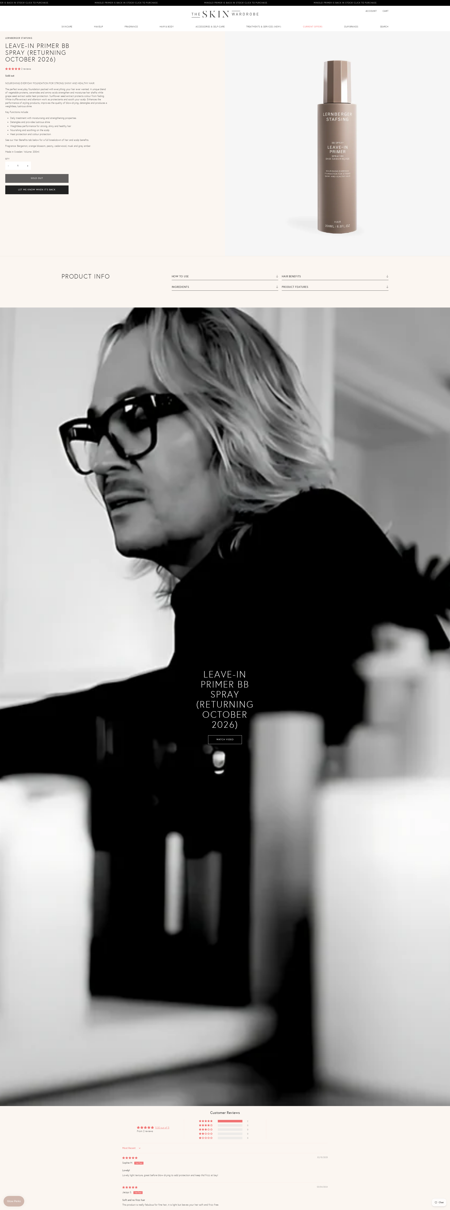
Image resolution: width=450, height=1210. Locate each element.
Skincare (67, 26)
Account (371, 11)
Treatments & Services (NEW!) (263, 26)
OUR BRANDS (351, 26)
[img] (129, 1157)
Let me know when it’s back (37, 189)
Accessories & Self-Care (210, 26)
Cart (385, 11)
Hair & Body (167, 26)
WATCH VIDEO (225, 739)
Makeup (98, 26)
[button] (13, 68)
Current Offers (313, 26)
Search (384, 26)
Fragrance (131, 26)
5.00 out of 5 (162, 1127)
